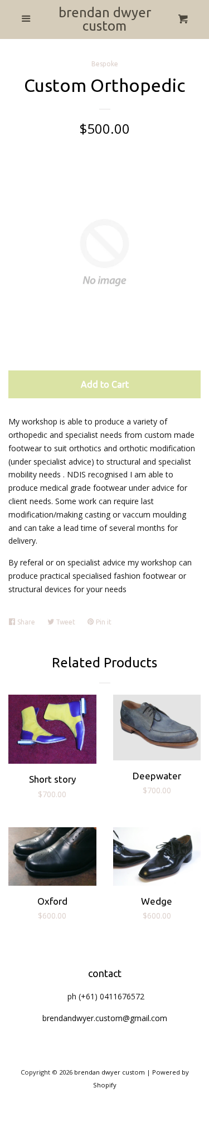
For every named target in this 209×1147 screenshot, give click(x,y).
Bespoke (104, 63)
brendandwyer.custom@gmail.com (104, 1018)
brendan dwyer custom (105, 19)
